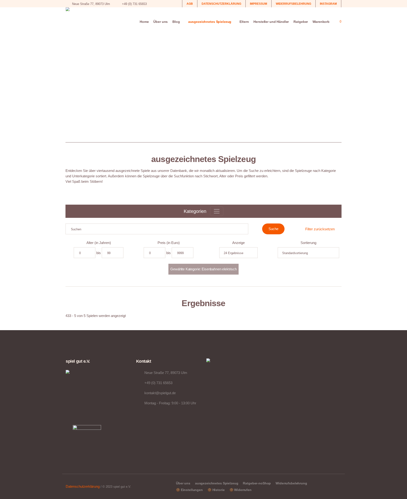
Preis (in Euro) (169, 243)
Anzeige (238, 243)
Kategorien (195, 211)
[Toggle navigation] (216, 211)
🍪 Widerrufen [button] (240, 490)
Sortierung (308, 243)
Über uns (183, 483)
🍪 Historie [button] (216, 490)
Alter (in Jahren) (98, 243)
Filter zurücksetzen (320, 229)
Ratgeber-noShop (257, 483)
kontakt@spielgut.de (160, 393)
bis (98, 253)
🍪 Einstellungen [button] (189, 490)
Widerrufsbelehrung (291, 483)
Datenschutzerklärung (83, 486)
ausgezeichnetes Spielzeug (216, 483)
